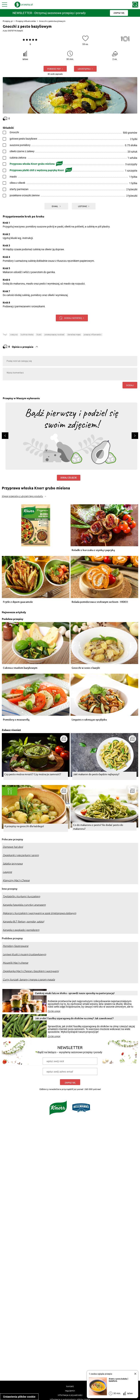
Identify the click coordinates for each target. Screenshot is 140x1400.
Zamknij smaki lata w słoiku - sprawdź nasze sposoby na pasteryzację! (74, 993)
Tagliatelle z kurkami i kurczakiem (21, 896)
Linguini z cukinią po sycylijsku (89, 719)
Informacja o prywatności (70, 1394)
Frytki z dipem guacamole (18, 601)
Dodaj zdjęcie (69, 477)
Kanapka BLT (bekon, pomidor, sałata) (23, 921)
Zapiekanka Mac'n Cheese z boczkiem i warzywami (31, 971)
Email (55, 206)
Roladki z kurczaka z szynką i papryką (93, 550)
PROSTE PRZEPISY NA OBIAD (54, 335)
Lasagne (7, 872)
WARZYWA (13, 335)
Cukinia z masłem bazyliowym (20, 667)
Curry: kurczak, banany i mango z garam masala (29, 979)
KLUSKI (39, 335)
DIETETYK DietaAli (15, 31)
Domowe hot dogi (13, 846)
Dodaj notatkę (73, 317)
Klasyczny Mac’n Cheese (16, 880)
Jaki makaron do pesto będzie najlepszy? (96, 774)
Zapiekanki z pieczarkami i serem (21, 855)
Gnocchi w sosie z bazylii (86, 667)
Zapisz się (70, 1082)
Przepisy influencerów (26, 21)
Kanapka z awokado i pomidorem (21, 929)
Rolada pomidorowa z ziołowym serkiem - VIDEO (100, 601)
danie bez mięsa (74, 335)
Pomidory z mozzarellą (16, 719)
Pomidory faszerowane (15, 946)
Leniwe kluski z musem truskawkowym (24, 954)
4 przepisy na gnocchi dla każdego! (24, 826)
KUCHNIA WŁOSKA (27, 335)
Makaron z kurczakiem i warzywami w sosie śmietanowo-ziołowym (39, 913)
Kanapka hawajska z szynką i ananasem (24, 904)
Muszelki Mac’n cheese (15, 962)
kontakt (70, 1386)
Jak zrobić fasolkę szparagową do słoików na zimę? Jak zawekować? (74, 1018)
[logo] (24, 4)
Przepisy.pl (8, 21)
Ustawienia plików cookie (19, 1396)
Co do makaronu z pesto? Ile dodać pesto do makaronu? (98, 826)
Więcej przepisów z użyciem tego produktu (22, 496)
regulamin (70, 1390)
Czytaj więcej (54, 1011)
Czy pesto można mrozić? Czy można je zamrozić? (32, 774)
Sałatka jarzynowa (13, 863)
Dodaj (130, 385)
